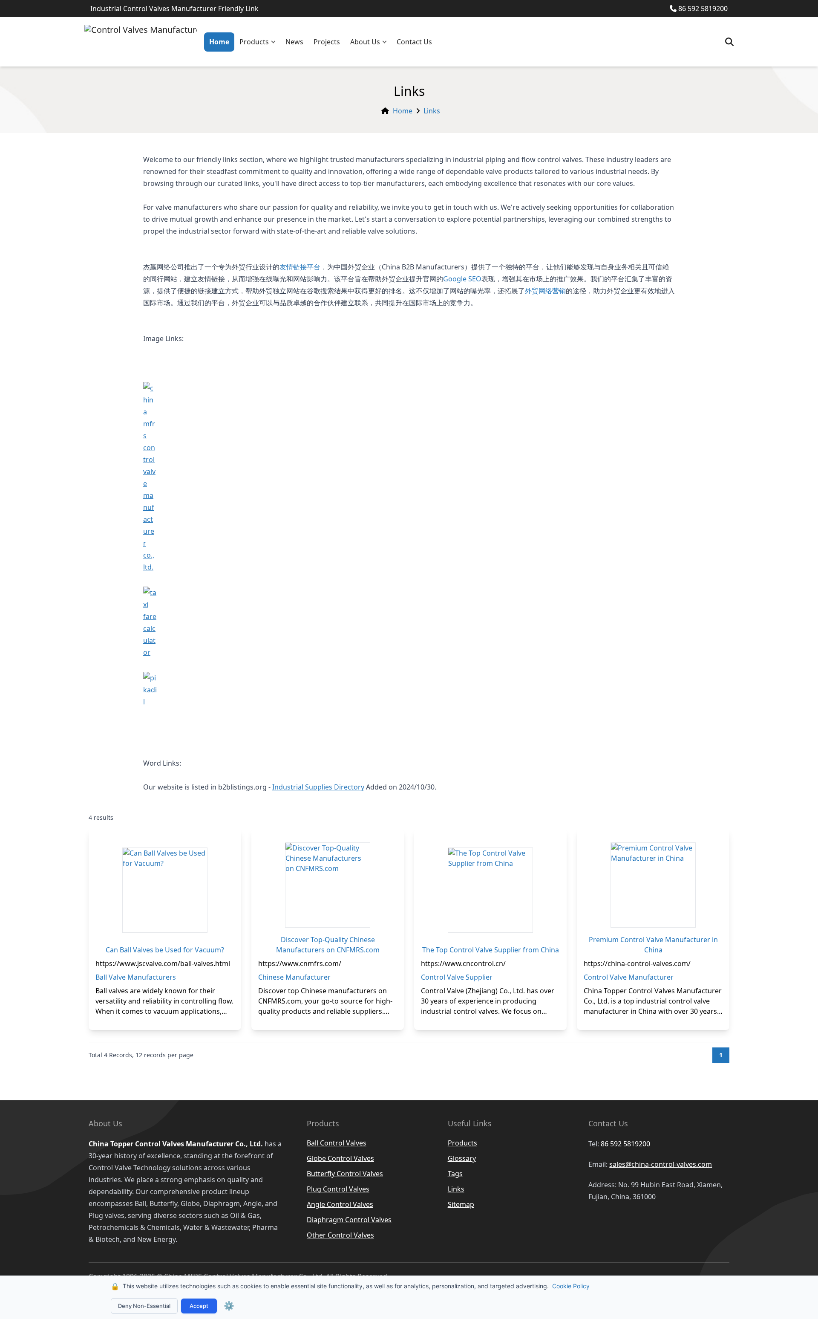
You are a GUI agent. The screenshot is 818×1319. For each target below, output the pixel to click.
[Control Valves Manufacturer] (140, 42)
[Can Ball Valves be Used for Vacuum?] (164, 890)
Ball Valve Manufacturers (135, 977)
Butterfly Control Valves (345, 1173)
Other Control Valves (340, 1235)
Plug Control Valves (338, 1189)
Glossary (462, 1158)
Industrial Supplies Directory (318, 787)
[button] (275, 42)
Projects (327, 41)
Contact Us (414, 41)
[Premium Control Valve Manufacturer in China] (653, 885)
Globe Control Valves (340, 1158)
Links (431, 111)
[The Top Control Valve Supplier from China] (490, 890)
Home (219, 41)
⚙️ (229, 1306)
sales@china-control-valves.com (660, 1164)
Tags (455, 1173)
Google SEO (462, 278)
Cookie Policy (571, 1286)
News (294, 41)
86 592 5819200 (703, 8)
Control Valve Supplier (457, 977)
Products (254, 41)
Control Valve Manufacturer (629, 977)
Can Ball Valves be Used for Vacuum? (165, 950)
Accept (199, 1305)
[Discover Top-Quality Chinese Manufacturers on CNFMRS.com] (327, 885)
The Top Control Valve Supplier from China (490, 950)
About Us (365, 41)
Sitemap (461, 1204)
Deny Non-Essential (144, 1305)
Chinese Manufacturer (294, 977)
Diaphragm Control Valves (349, 1219)
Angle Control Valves (340, 1204)
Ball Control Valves (336, 1143)
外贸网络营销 (545, 290)
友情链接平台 (299, 267)
